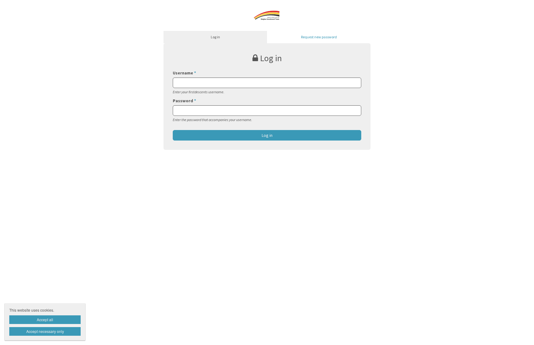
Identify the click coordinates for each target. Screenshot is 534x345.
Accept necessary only (45, 331)
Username (184, 73)
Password (184, 100)
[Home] (267, 15)
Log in (215, 37)
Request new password (319, 37)
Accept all (45, 319)
